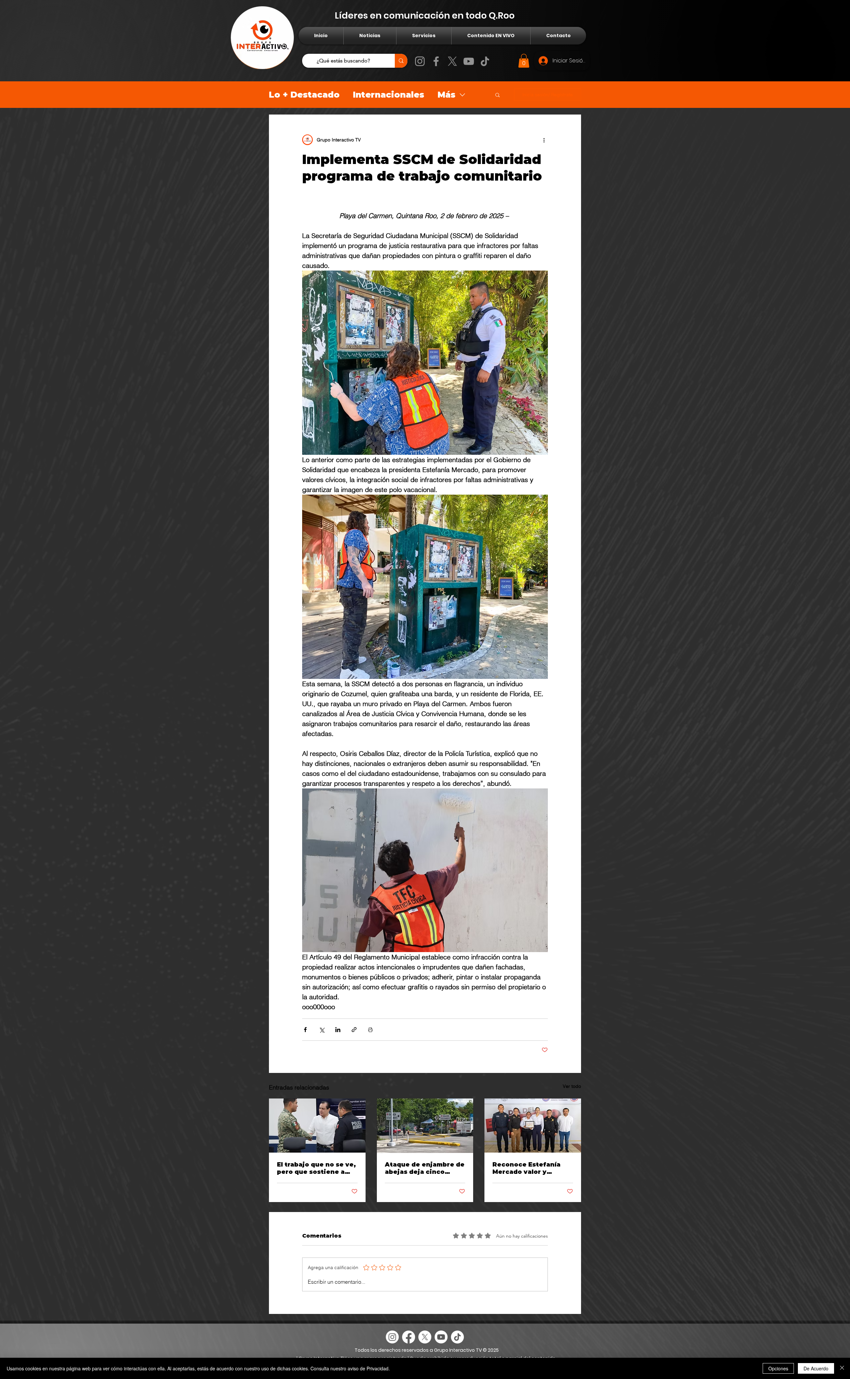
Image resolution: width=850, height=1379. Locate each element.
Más (447, 95)
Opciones (778, 1368)
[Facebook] (436, 61)
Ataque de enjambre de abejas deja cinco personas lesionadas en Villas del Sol (425, 1168)
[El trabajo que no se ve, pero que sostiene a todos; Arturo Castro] (317, 1125)
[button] (524, 61)
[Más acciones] (544, 140)
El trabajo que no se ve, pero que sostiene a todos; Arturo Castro (316, 1168)
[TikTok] (484, 61)
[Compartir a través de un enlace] (354, 1029)
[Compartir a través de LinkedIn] (338, 1029)
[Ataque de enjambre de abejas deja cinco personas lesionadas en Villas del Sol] (425, 1125)
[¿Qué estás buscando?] (401, 61)
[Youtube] (441, 1337)
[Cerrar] (842, 1368)
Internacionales (388, 95)
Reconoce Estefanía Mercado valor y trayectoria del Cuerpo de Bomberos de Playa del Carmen (531, 1168)
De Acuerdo (816, 1368)
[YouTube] (468, 61)
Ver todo (572, 1086)
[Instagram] (419, 61)
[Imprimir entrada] (370, 1029)
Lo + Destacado (304, 95)
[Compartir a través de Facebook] (305, 1029)
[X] (452, 61)
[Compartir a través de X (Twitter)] (321, 1029)
